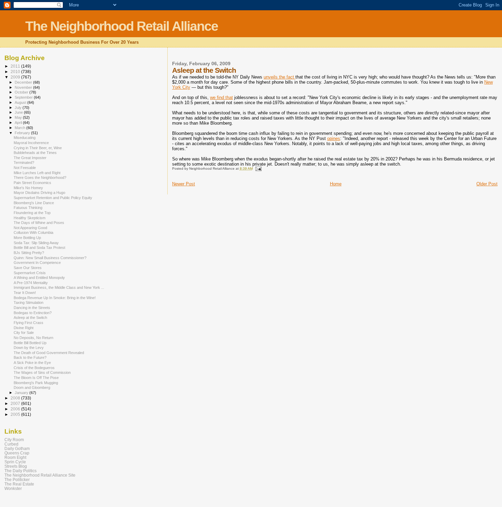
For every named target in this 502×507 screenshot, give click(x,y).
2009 (16, 77)
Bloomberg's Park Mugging (36, 383)
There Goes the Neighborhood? (40, 177)
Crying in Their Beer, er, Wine (38, 148)
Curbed (11, 444)
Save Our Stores (28, 268)
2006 (16, 409)
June (19, 112)
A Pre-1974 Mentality (31, 283)
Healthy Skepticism (29, 218)
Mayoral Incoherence (31, 143)
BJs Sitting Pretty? (29, 253)
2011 (16, 66)
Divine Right (23, 328)
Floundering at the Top (32, 213)
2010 (16, 71)
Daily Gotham (17, 448)
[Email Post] (258, 168)
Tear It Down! (25, 293)
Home (335, 183)
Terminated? (24, 162)
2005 (16, 414)
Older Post (487, 183)
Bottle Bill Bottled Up (30, 343)
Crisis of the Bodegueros (34, 368)
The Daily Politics (20, 470)
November (24, 87)
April (19, 123)
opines (333, 138)
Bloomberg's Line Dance (34, 203)
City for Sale (24, 332)
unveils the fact (279, 77)
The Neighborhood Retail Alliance (121, 26)
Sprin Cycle (15, 462)
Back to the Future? (30, 357)
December (24, 82)
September (24, 97)
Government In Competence (37, 262)
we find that (221, 97)
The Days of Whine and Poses (39, 223)
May (19, 117)
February (23, 133)
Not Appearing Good (30, 228)
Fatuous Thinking (28, 208)
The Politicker (17, 479)
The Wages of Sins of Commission (42, 372)
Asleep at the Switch (30, 317)
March (20, 128)
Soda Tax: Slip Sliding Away (36, 243)
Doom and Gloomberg (32, 387)
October (22, 92)
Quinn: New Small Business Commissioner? (50, 258)
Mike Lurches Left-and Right (37, 173)
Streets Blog (15, 466)
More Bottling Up (27, 238)
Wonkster (13, 488)
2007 (16, 403)
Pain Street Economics (32, 183)
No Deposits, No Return (33, 338)
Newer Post (183, 183)
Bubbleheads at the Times (35, 153)
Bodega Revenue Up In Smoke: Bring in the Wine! (55, 298)
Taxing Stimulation (28, 302)
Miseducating (25, 138)
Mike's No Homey (28, 188)
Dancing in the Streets (32, 308)
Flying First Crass (28, 323)
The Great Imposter (30, 158)
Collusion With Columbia (33, 232)
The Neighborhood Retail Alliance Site (39, 475)
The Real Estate (19, 484)
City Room (14, 439)
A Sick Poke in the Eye (32, 363)
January (22, 393)
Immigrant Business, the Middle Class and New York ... (59, 287)
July (19, 107)
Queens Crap (16, 453)
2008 (16, 398)
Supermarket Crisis (30, 273)
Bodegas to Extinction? (33, 313)
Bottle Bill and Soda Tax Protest (39, 247)
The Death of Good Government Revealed (49, 353)
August (21, 102)
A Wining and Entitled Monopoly (39, 278)
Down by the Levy (29, 348)
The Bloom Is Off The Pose (36, 378)
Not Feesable (25, 168)
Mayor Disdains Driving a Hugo (39, 193)
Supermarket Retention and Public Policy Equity (53, 198)
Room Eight (15, 457)
